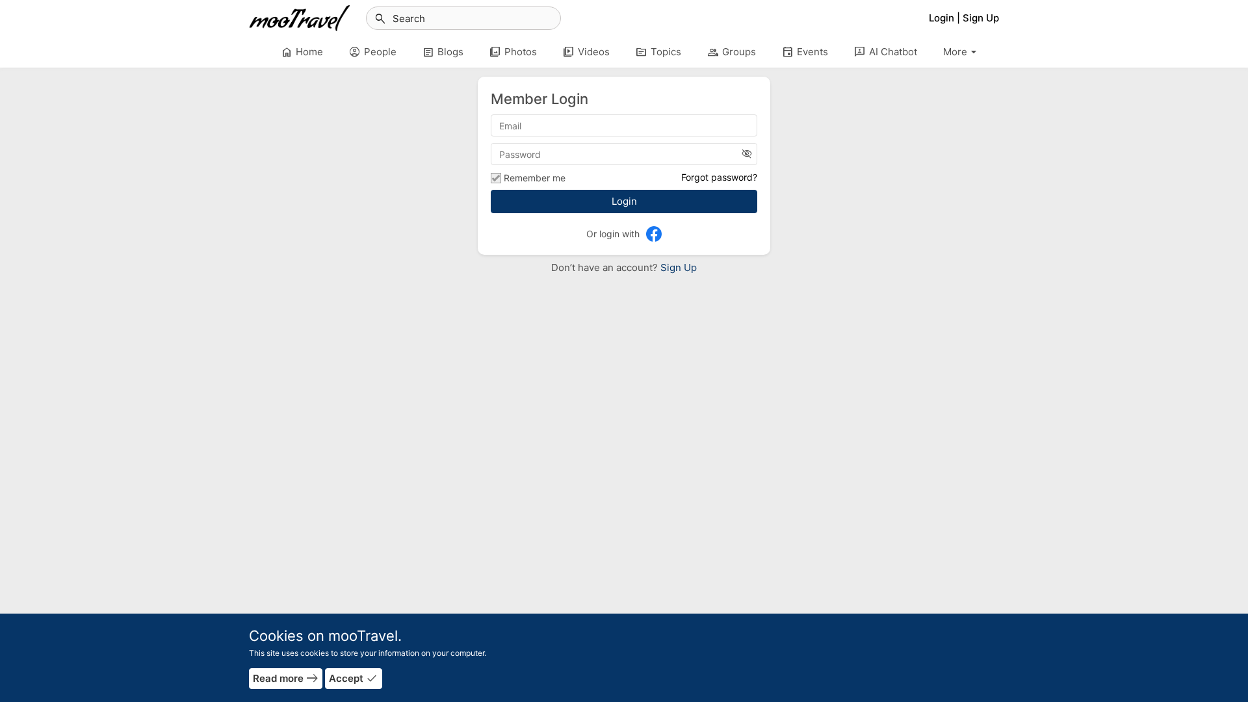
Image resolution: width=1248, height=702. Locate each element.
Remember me (535, 178)
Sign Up (677, 267)
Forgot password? (719, 177)
